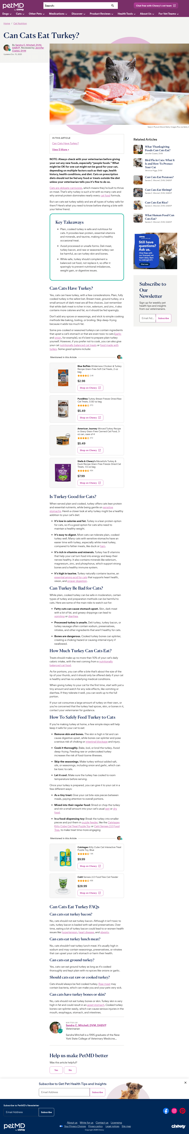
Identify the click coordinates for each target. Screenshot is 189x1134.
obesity (104, 932)
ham (102, 546)
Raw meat (104, 984)
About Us (145, 14)
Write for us (86, 1122)
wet (107, 808)
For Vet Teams (167, 14)
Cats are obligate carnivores (66, 188)
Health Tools (125, 14)
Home (7, 23)
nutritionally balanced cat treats (78, 345)
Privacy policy (95, 1126)
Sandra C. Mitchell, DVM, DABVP (27, 46)
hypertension (69, 932)
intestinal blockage (97, 741)
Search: (49, 6)
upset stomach (95, 1005)
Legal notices (112, 1126)
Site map (126, 1126)
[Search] (112, 6)
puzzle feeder (90, 822)
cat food (105, 195)
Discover (77, 14)
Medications (56, 14)
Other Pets (35, 14)
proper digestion (77, 581)
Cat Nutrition (20, 23)
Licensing (116, 1122)
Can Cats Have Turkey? (65, 143)
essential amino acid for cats (70, 577)
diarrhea (73, 616)
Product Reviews (100, 14)
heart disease (86, 932)
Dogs (5, 14)
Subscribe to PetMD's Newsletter (21, 1105)
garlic (118, 333)
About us (72, 1122)
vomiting (59, 616)
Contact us (102, 1122)
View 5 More (60, 149)
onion (58, 337)
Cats (19, 14)
